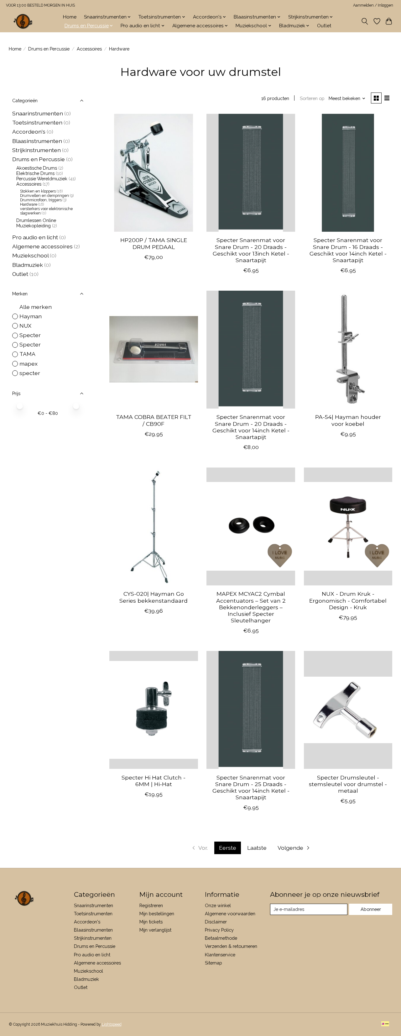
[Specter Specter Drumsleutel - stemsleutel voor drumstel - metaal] (348, 710)
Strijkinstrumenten (36, 150)
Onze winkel (218, 905)
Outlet (324, 26)
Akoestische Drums (36, 168)
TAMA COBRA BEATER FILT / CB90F (153, 420)
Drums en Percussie (49, 48)
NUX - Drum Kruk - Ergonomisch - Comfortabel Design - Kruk (348, 600)
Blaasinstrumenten (37, 141)
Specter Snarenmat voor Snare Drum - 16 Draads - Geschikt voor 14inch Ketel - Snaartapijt (348, 250)
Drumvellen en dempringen (44, 195)
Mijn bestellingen (156, 913)
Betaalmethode (221, 938)
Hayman (30, 316)
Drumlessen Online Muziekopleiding (36, 223)
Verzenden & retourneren (231, 946)
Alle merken (35, 307)
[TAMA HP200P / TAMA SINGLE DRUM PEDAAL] (153, 173)
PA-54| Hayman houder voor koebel (348, 420)
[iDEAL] (385, 1024)
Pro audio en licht (35, 237)
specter (29, 373)
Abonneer (371, 909)
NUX (25, 325)
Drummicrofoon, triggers (41, 200)
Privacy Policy (219, 930)
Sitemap (213, 962)
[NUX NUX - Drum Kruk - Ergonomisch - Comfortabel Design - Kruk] (348, 526)
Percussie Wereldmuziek (41, 178)
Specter (30, 335)
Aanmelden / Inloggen (373, 5)
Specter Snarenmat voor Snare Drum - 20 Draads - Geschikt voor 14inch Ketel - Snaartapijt (250, 427)
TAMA (27, 354)
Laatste (257, 847)
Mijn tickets (151, 921)
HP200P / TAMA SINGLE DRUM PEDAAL (153, 243)
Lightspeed (112, 1024)
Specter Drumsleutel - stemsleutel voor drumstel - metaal (348, 784)
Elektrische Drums (35, 173)
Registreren (151, 905)
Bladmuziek (27, 265)
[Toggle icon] (364, 21)
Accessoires (89, 48)
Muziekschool (30, 255)
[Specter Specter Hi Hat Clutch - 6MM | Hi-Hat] (153, 710)
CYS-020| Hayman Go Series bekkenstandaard (153, 597)
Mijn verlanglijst (155, 930)
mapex (28, 363)
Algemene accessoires (42, 246)
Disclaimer (216, 921)
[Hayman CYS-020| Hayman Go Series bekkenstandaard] (153, 526)
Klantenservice (220, 954)
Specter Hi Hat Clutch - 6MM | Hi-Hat (153, 780)
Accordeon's (28, 131)
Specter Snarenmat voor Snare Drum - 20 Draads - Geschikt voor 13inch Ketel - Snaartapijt (251, 250)
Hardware (28, 204)
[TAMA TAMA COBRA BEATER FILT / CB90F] (153, 350)
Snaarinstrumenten (37, 113)
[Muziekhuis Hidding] (23, 21)
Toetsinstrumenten (37, 122)
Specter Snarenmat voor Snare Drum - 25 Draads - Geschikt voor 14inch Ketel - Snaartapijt (250, 787)
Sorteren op (312, 98)
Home (69, 17)
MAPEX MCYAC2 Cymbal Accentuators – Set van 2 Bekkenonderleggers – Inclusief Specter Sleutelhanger (251, 606)
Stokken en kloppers (38, 191)
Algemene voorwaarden (230, 913)
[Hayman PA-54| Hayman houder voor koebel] (348, 350)
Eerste (227, 847)
